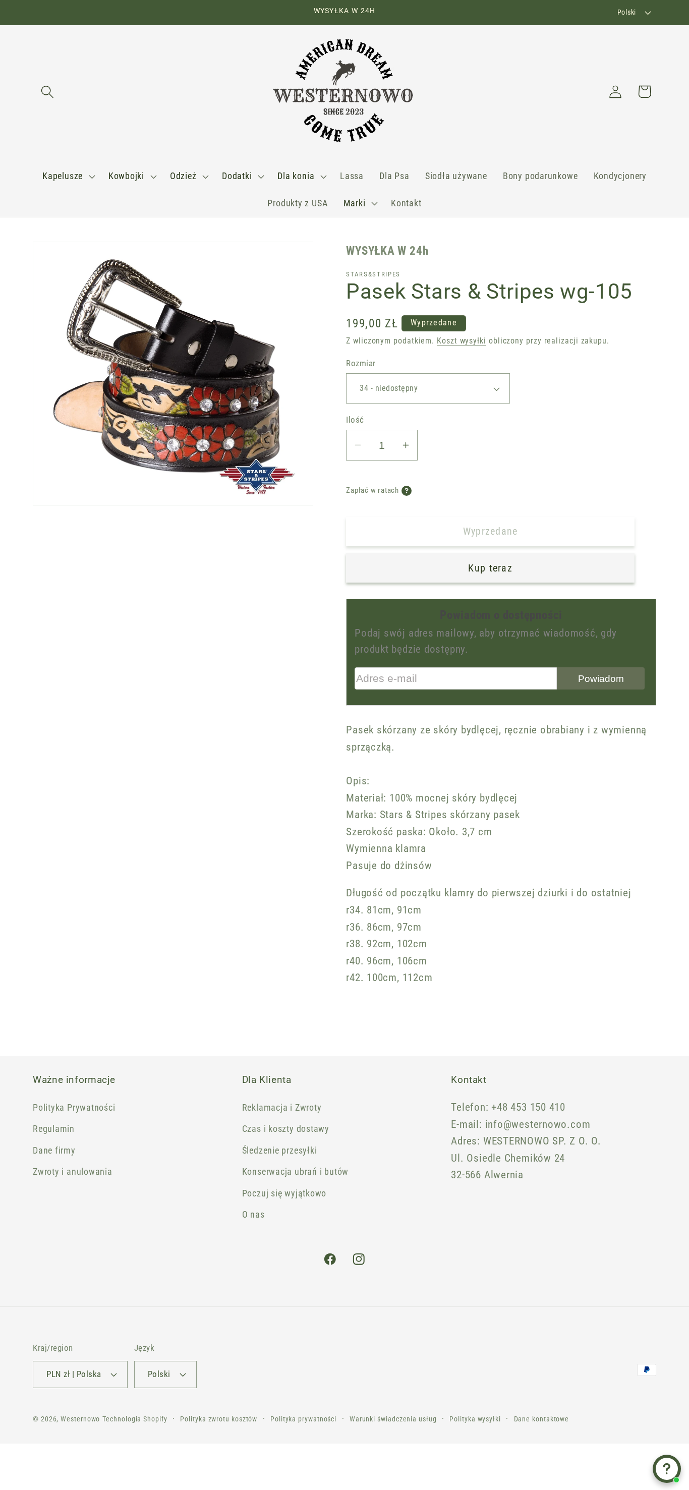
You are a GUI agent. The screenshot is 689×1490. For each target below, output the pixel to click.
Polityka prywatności (303, 1419)
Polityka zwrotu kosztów (218, 1419)
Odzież (183, 175)
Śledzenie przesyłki (279, 1150)
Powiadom (601, 678)
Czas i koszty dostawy (285, 1128)
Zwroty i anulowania (72, 1171)
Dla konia (295, 175)
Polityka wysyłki (475, 1419)
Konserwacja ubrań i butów (295, 1171)
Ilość (355, 420)
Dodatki (237, 175)
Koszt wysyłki (461, 341)
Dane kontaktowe (541, 1419)
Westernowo (80, 1419)
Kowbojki (126, 175)
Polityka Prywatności (74, 1107)
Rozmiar (361, 363)
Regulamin (54, 1128)
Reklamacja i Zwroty (282, 1107)
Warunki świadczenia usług (393, 1419)
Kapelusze (62, 175)
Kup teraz (490, 568)
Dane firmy (54, 1150)
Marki (354, 203)
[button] (47, 91)
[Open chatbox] (667, 1469)
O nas (253, 1214)
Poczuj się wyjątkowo (284, 1193)
